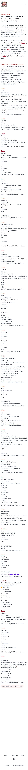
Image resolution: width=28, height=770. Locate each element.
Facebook (3, 529)
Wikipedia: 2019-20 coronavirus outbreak (12, 64)
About (5, 755)
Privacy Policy (14, 755)
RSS (22, 755)
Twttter (3, 611)
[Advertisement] (14, 703)
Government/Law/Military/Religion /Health (12, 686)
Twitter (23, 43)
